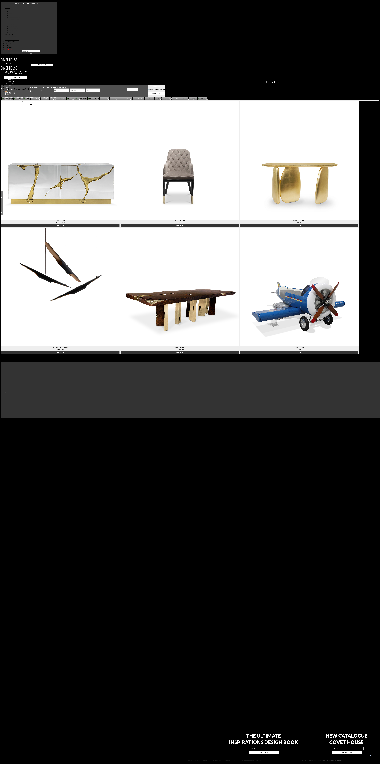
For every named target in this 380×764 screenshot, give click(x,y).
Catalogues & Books (12, 40)
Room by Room (10, 41)
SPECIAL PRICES (9, 49)
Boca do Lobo (60, 222)
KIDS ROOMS (33, 97)
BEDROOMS (49, 97)
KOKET (11, 21)
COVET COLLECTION (15, 19)
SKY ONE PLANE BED (299, 347)
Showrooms (9, 34)
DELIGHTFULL (13, 26)
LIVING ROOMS (16, 97)
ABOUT (7, 4)
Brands (7, 8)
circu (299, 349)
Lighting (9, 89)
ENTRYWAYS (8, 97)
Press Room (9, 47)
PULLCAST (12, 32)
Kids (6, 91)
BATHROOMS (41, 97)
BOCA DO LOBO (13, 11)
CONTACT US (15, 4)
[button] (4, 391)
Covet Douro (13, 36)
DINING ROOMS (25, 97)
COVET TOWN (13, 38)
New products (11, 82)
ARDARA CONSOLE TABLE (299, 220)
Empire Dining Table (180, 347)
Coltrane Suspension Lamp (60, 347)
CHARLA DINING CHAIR (179, 220)
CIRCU (10, 15)
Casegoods (9, 83)
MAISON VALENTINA (15, 17)
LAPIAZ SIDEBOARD (60, 220)
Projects (8, 43)
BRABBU (11, 25)
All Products (10, 80)
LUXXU (11, 13)
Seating (8, 85)
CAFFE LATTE (13, 23)
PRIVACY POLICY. (117, 90)
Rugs (7, 95)
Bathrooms (10, 93)
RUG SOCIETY (13, 30)
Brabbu (299, 222)
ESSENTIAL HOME (14, 28)
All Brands (12, 9)
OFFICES (55, 97)
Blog (6, 45)
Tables (7, 87)
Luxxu (180, 222)
